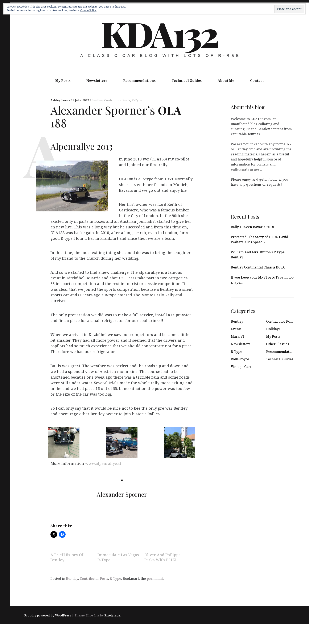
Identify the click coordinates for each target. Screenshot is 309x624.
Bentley (97, 100)
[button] (62, 441)
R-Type (137, 100)
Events (236, 329)
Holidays (273, 329)
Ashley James (60, 100)
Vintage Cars (241, 366)
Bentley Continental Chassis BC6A (258, 267)
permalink (155, 578)
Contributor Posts (117, 100)
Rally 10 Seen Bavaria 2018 (252, 227)
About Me (226, 80)
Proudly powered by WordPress (47, 615)
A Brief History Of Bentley (66, 557)
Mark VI (237, 336)
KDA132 (159, 33)
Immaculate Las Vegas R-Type (118, 557)
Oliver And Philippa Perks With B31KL (162, 557)
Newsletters (96, 80)
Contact (257, 80)
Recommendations (139, 80)
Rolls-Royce (240, 359)
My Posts (62, 80)
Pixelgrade (112, 615)
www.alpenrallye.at (103, 463)
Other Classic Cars (280, 344)
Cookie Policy (88, 10)
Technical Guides (187, 80)
